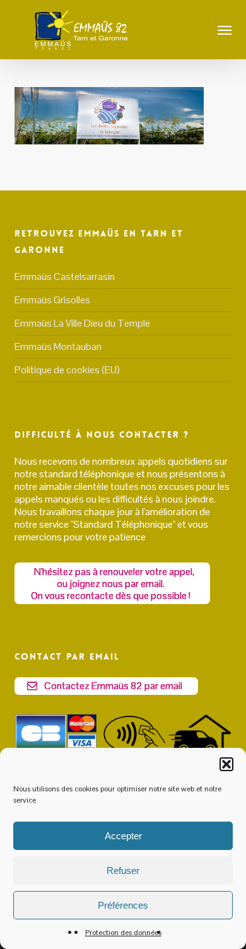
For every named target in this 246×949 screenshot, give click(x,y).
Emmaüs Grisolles (52, 299)
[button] (226, 764)
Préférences (123, 905)
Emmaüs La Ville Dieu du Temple (82, 323)
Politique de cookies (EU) (67, 369)
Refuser (123, 870)
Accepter (123, 835)
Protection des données (123, 933)
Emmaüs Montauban (58, 346)
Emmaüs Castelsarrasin (65, 277)
